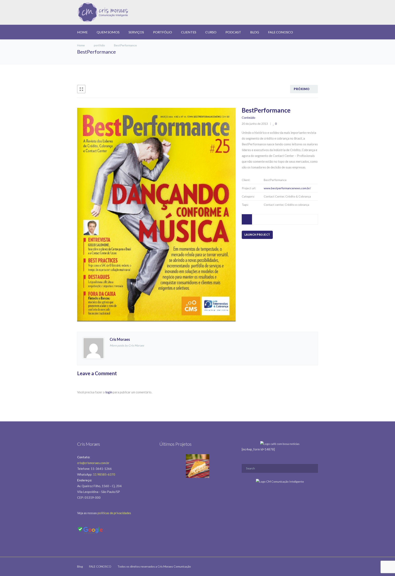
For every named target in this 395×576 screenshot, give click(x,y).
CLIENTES (188, 32)
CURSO (210, 32)
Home (81, 45)
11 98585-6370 (104, 474)
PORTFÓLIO (162, 32)
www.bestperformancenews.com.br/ (287, 188)
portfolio (99, 45)
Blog (80, 566)
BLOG (254, 32)
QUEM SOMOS (108, 32)
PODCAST (233, 32)
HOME (82, 32)
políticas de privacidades (114, 513)
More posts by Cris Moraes (127, 345)
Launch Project (257, 234)
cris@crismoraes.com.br (93, 463)
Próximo (302, 89)
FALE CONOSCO (280, 32)
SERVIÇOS (136, 32)
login (108, 392)
